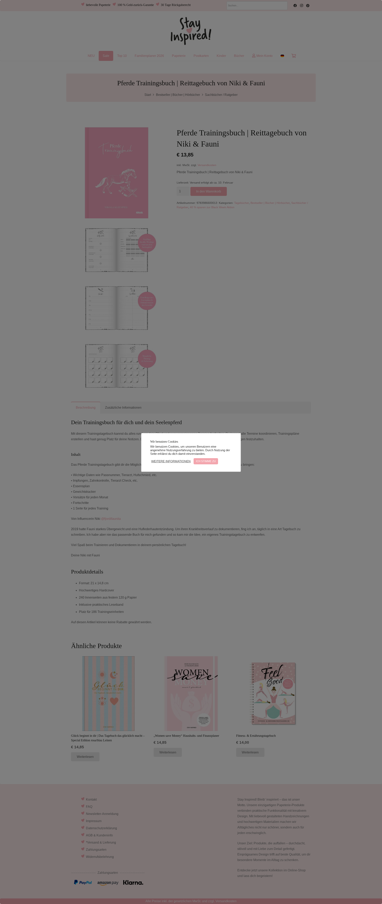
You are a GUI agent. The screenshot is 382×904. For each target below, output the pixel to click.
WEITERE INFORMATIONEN (171, 461)
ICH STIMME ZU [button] (206, 461)
